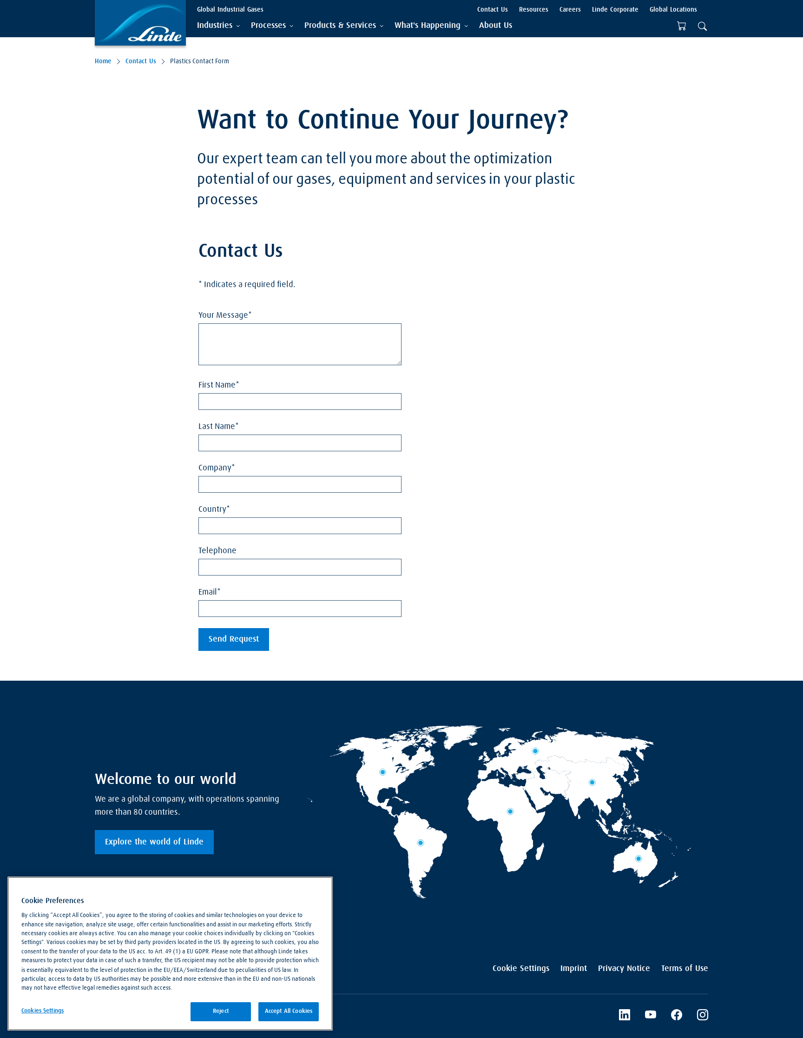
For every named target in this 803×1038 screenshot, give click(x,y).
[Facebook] (676, 1016)
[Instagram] (702, 1016)
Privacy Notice (624, 968)
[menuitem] (495, 26)
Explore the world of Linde (154, 842)
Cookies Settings (42, 1011)
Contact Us (140, 61)
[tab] (218, 26)
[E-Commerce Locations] (681, 26)
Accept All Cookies (288, 1011)
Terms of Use (684, 968)
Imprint (573, 968)
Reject (221, 1011)
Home (103, 61)
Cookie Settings (521, 968)
